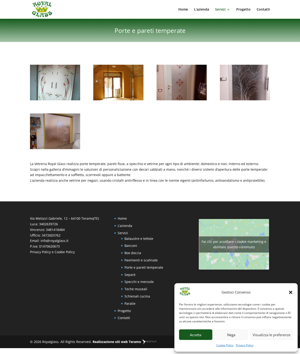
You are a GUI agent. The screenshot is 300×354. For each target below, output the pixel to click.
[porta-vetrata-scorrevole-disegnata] (55, 148)
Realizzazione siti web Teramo (117, 341)
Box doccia (132, 253)
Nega (231, 334)
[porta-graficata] (55, 99)
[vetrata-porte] (118, 99)
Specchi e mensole (139, 281)
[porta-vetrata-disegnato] (182, 99)
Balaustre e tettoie (138, 238)
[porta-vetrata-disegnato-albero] (245, 99)
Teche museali (135, 289)
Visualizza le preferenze (271, 334)
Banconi (130, 245)
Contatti (263, 9)
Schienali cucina (137, 296)
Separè (129, 274)
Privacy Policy (244, 345)
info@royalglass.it (54, 240)
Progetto (243, 9)
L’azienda (201, 9)
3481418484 (55, 229)
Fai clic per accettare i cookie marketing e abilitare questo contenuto (234, 244)
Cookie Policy (224, 345)
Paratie (129, 303)
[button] (290, 292)
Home (183, 9)
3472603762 (51, 235)
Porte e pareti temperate (143, 267)
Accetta (195, 334)
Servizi (220, 9)
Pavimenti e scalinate (141, 260)
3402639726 (48, 224)
